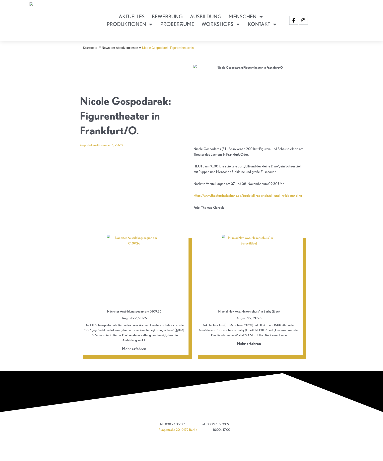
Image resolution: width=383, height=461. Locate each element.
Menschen (243, 16)
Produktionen (126, 24)
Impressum (191, 414)
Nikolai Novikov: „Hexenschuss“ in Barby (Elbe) (249, 311)
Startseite (90, 48)
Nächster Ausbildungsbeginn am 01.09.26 (134, 311)
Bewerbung (167, 16)
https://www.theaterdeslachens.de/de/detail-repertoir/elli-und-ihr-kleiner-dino (247, 195)
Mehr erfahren (134, 348)
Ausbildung (205, 16)
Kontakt (259, 24)
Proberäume (177, 24)
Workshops (217, 24)
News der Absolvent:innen (120, 48)
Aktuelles (132, 16)
